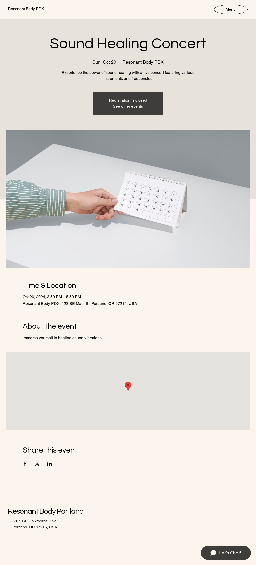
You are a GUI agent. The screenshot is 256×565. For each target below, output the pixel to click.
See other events (128, 106)
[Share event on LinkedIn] (49, 464)
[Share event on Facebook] (25, 464)
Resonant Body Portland (46, 511)
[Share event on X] (37, 464)
